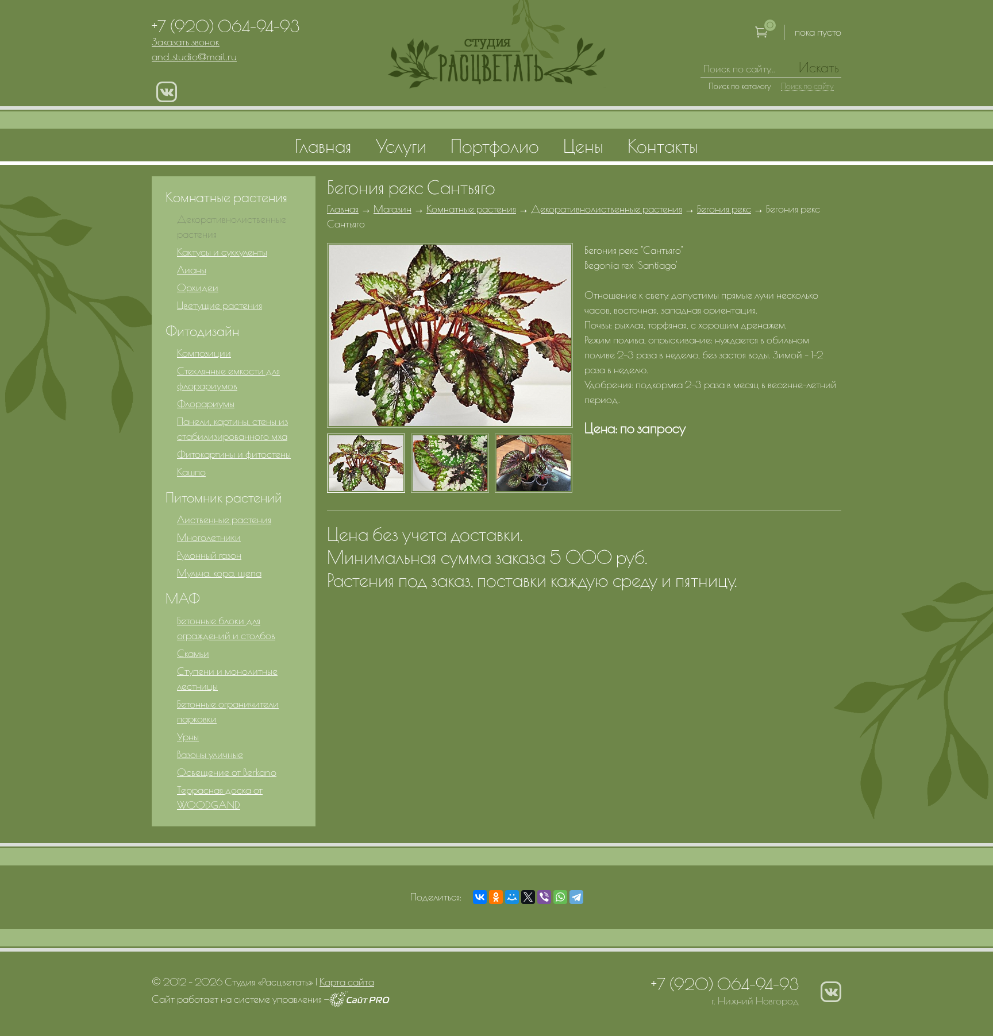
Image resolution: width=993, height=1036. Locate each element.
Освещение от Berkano (226, 772)
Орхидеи (197, 287)
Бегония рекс (724, 209)
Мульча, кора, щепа (219, 573)
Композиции (204, 353)
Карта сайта (347, 982)
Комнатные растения (471, 209)
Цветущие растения (219, 305)
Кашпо (191, 472)
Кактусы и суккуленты (222, 252)
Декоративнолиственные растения (606, 209)
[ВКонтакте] (480, 897)
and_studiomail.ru (194, 57)
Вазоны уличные (210, 754)
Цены (583, 146)
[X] (528, 897)
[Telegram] (576, 897)
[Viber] (544, 897)
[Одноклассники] (496, 897)
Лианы (191, 270)
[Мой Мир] (512, 897)
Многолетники (209, 537)
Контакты (663, 146)
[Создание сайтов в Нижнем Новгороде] (359, 1004)
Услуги (401, 146)
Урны (188, 736)
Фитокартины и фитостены (234, 454)
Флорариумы (205, 403)
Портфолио (495, 146)
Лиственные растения (224, 519)
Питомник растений (224, 497)
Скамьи (193, 653)
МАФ (183, 598)
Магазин (392, 209)
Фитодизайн (202, 331)
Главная (343, 209)
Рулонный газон (209, 555)
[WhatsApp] (560, 897)
